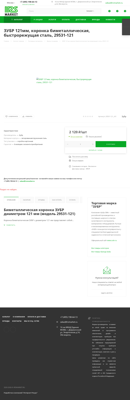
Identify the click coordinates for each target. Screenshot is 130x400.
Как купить (57, 200)
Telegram (13, 329)
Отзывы (41, 200)
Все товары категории (100, 248)
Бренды (6, 321)
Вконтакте (6, 329)
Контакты (17, 321)
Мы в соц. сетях (31, 321)
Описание (11, 200)
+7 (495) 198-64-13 (28, 2)
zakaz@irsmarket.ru (114, 3)
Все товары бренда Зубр (101, 252)
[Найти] (98, 11)
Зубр (124, 116)
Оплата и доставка (37, 317)
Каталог (6, 317)
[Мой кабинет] (125, 3)
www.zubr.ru (112, 240)
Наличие (27, 200)
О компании (19, 317)
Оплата (72, 200)
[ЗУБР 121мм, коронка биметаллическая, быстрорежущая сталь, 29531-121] (65, 80)
